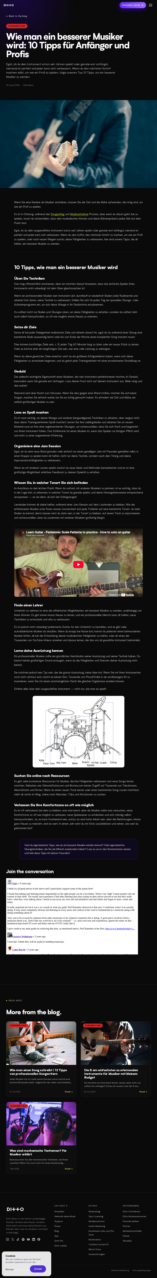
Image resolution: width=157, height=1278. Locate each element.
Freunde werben (131, 1221)
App (56, 1236)
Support (58, 1221)
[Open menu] (150, 5)
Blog (56, 1231)
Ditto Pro (58, 1240)
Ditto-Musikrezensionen (134, 1216)
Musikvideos (95, 1239)
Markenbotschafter (132, 1231)
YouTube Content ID (99, 1244)
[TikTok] (18, 1239)
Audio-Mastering (97, 1226)
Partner (126, 1226)
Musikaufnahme (79, 214)
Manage (10, 1269)
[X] (12, 1239)
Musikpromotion (97, 1221)
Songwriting (17, 26)
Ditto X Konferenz (131, 1211)
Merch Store (95, 1249)
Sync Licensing (96, 1216)
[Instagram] (7, 1239)
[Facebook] (38, 1239)
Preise (57, 1226)
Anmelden (59, 1211)
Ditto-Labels (60, 1245)
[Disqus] (72, 916)
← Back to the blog (16, 16)
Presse (126, 1236)
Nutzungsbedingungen (142, 1270)
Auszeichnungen (97, 1254)
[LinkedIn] (33, 1239)
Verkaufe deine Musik (64, 1216)
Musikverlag (94, 1211)
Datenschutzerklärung (120, 1270)
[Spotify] (23, 1239)
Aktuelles (127, 1240)
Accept (38, 1268)
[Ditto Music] (8, 5)
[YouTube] (28, 1239)
